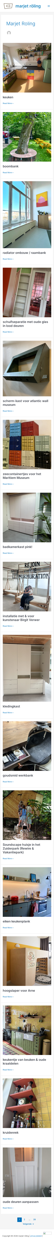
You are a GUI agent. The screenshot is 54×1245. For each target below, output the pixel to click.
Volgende (28, 1224)
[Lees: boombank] (27, 135)
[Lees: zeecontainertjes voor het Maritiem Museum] (27, 443)
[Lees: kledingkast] (27, 667)
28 (34, 1219)
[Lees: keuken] (27, 66)
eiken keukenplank (16, 921)
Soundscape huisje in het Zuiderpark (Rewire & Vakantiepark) (21, 848)
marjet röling (28, 6)
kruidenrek (10, 1132)
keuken (8, 97)
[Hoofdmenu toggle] (49, 6)
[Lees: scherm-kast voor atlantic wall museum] (27, 367)
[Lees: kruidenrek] (27, 1102)
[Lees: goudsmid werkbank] (27, 744)
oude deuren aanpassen (21, 1202)
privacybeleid (36, 1236)
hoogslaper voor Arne (19, 990)
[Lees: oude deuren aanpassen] (27, 1171)
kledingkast (11, 706)
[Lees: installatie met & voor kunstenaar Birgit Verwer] (27, 585)
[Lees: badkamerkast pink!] (27, 516)
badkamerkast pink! (17, 547)
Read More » (8, 103)
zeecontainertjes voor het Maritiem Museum (22, 476)
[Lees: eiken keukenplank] (27, 890)
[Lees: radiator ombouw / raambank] (27, 213)
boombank (10, 166)
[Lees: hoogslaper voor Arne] (27, 960)
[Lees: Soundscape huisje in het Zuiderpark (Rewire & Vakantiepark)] (27, 814)
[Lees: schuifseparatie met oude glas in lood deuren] (27, 291)
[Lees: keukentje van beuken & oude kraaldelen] (27, 1029)
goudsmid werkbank (18, 775)
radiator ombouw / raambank (24, 253)
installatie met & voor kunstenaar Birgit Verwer (21, 618)
